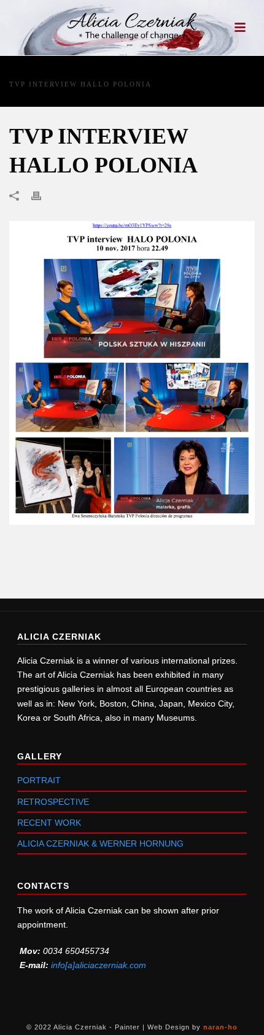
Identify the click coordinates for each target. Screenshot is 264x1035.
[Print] (42, 195)
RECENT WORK (49, 823)
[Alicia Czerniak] (132, 27)
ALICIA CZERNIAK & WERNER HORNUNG (100, 843)
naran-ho (220, 1027)
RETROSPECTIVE (53, 802)
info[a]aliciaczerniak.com (98, 965)
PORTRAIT (39, 780)
